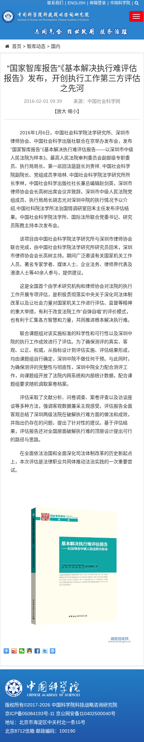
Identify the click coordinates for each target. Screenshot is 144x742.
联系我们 (55, 3)
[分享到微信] (22, 651)
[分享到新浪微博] (14, 651)
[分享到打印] (53, 651)
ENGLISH (76, 3)
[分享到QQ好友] (29, 651)
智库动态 (36, 46)
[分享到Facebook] (37, 651)
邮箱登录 (98, 3)
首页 (16, 46)
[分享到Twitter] (45, 651)
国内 (55, 46)
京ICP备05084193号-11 (30, 713)
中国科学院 (120, 3)
